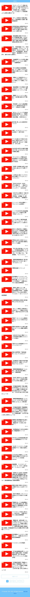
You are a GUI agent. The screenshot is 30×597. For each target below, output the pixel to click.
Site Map (26, 591)
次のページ (15, 576)
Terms (15, 593)
